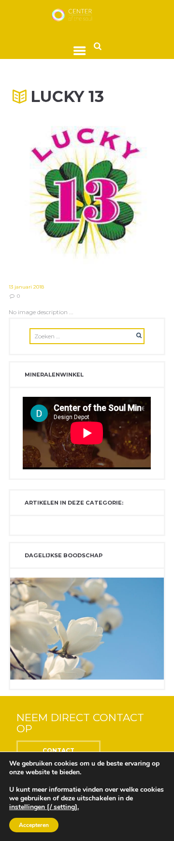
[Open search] (97, 45)
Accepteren (34, 825)
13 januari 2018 (26, 287)
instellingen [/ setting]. (44, 807)
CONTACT (58, 750)
